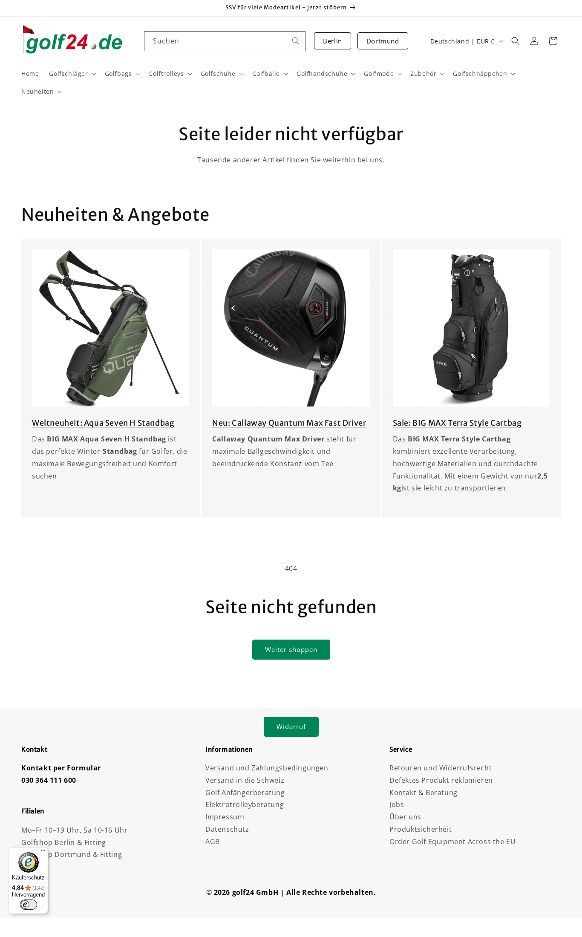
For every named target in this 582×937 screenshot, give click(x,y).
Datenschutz (227, 829)
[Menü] (43, 853)
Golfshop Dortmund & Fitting (71, 854)
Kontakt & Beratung (423, 792)
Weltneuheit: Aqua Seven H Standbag (103, 423)
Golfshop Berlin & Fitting (63, 842)
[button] (515, 41)
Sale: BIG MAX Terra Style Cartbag (457, 423)
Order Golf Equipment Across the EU (452, 841)
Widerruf (291, 726)
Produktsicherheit (420, 829)
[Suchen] (295, 41)
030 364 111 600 (48, 780)
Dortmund (382, 41)
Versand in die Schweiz (244, 780)
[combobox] (224, 41)
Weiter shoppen (291, 649)
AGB (212, 841)
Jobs (396, 804)
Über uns (405, 817)
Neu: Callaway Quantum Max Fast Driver (289, 423)
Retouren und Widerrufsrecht (440, 768)
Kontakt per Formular (61, 768)
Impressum (224, 817)
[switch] (28, 905)
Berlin (332, 41)
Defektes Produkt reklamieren (441, 780)
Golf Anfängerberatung (245, 792)
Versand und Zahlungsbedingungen (266, 768)
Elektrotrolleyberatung (244, 804)
